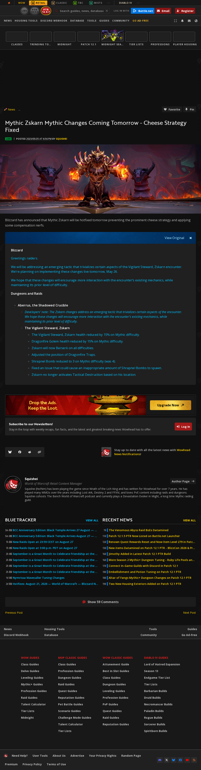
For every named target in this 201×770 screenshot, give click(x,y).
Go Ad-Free (140, 20)
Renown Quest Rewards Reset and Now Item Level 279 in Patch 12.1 (152, 542)
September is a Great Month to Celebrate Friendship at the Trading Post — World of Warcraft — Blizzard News (56, 566)
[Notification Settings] (182, 21)
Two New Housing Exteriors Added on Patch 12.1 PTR (145, 584)
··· (108, 3)
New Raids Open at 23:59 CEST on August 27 (43, 542)
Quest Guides (67, 691)
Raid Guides (29, 697)
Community (121, 20)
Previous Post (14, 612)
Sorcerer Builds (154, 724)
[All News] (9, 3)
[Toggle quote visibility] (190, 238)
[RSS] (194, 760)
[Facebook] (20, 452)
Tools (153, 629)
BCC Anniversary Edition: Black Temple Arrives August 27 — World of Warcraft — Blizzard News (56, 536)
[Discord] (160, 760)
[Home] (6, 756)
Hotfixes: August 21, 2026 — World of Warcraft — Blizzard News (56, 584)
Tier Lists (27, 711)
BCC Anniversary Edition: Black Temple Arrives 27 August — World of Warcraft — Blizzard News (56, 530)
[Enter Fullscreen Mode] (175, 21)
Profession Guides (34, 691)
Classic (61, 3)
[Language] (196, 21)
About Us (59, 755)
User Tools (40, 755)
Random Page (131, 755)
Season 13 (151, 671)
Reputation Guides (71, 697)
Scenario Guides (69, 711)
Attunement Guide (116, 664)
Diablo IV (129, 3)
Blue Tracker (20, 520)
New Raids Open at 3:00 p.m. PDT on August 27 (45, 548)
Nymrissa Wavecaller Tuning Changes (38, 578)
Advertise (77, 755)
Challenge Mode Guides (74, 717)
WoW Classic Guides (118, 657)
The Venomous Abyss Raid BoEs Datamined (138, 530)
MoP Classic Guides (72, 657)
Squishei (61, 138)
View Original (174, 238)
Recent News (117, 520)
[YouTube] (187, 760)
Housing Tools (54, 629)
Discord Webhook (53, 20)
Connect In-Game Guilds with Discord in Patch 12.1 (143, 566)
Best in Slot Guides (116, 671)
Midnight (27, 717)
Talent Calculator (33, 704)
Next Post (189, 612)
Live (24, 10)
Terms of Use (56, 764)
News (8, 20)
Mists (98, 3)
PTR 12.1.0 (34, 10)
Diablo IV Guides (156, 657)
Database (77, 20)
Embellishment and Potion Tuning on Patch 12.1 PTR (145, 572)
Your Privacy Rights (102, 755)
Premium (11, 764)
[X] (167, 760)
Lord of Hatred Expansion (162, 664)
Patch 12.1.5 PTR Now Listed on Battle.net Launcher (144, 536)
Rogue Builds (153, 717)
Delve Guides (30, 671)
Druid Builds (152, 697)
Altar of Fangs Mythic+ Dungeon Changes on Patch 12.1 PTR (150, 578)
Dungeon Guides (69, 677)
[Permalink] (39, 452)
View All (92, 520)
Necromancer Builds (158, 704)
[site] (106, 452)
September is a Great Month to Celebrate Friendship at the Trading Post (56, 554)
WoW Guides (30, 657)
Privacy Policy (32, 764)
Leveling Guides (32, 677)
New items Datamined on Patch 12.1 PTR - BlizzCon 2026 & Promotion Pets (152, 548)
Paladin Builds (154, 711)
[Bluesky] (10, 452)
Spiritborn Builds (155, 731)
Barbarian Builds (155, 691)
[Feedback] (189, 21)
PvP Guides (110, 704)
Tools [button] (91, 20)
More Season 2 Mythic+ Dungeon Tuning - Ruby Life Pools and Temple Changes (152, 560)
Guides (104, 20)
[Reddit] (30, 452)
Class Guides (30, 664)
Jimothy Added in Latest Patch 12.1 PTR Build (140, 554)
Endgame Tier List (157, 677)
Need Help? (20, 755)
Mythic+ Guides (32, 684)
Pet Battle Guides (70, 704)
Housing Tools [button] (26, 20)
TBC (80, 3)
